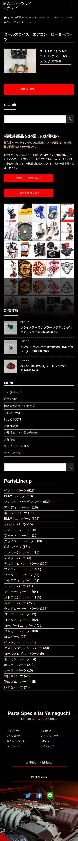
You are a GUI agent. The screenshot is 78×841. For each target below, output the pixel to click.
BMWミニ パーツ (17, 518)
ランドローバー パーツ (21, 608)
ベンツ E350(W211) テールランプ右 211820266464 (43, 368)
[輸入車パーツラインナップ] (18, 5)
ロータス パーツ (17, 620)
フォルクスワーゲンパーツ (23, 502)
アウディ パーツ (17, 507)
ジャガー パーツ (17, 631)
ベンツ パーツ (15, 490)
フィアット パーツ (18, 569)
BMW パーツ (14, 496)
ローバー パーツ (17, 614)
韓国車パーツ (13, 676)
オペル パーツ (15, 524)
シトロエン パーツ (18, 597)
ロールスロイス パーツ (21, 653)
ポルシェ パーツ (15, 513)
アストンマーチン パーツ (23, 648)
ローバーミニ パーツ (20, 625)
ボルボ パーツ (15, 665)
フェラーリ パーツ (18, 575)
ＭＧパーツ (12, 636)
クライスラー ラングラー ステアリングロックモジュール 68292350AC (46, 329)
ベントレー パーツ (18, 642)
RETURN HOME (27, 89)
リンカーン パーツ (18, 552)
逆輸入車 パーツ (17, 681)
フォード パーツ (17, 535)
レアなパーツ (13, 687)
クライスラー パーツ (19, 541)
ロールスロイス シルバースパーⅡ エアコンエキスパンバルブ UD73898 (55, 56)
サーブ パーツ (15, 670)
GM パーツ (13, 546)
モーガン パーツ (17, 659)
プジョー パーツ (17, 591)
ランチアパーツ (15, 586)
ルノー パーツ (15, 603)
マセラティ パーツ (18, 580)
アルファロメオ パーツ (21, 563)
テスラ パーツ (15, 558)
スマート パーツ (17, 530)
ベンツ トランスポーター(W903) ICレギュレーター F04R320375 (46, 349)
